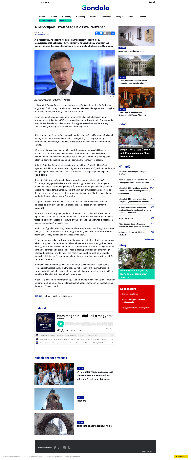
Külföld (54, 17)
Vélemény (66, 17)
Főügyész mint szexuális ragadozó (136, 308)
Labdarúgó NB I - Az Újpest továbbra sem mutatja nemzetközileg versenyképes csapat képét (135, 190)
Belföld (42, 17)
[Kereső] (37, 2)
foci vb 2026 (66, 21)
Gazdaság (80, 17)
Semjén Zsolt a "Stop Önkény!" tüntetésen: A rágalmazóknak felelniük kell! (135, 153)
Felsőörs (81, 400)
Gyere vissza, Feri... (126, 218)
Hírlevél (152, 2)
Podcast (142, 17)
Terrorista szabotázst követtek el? (95, 426)
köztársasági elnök (48, 21)
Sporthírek (106, 17)
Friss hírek (44, 2)
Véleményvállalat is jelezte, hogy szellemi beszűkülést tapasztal (134, 274)
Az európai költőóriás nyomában (131, 51)
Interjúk (119, 17)
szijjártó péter (65, 296)
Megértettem (181, 456)
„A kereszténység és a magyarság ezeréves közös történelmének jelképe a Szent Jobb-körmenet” (95, 376)
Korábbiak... (149, 239)
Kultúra (93, 17)
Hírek (55, 296)
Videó (130, 17)
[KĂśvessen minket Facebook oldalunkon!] (55, 448)
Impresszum (147, 452)
